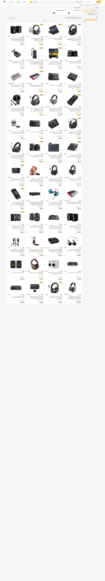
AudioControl (10, 177)
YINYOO (46, 200)
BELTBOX (27, 177)
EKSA (27, 107)
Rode (46, 224)
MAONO (65, 154)
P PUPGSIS (9, 154)
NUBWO (46, 177)
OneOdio (65, 36)
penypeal (9, 107)
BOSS (46, 154)
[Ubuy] (99, 2)
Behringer (28, 200)
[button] (24, 2)
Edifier (9, 36)
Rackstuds (28, 247)
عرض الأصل (45, 20)
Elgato (46, 36)
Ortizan (27, 154)
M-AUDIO (47, 83)
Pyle (65, 83)
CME (8, 247)
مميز (8, 17)
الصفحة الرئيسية (95, 5)
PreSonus (66, 60)
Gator (9, 130)
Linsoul (65, 247)
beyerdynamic (47, 107)
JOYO (9, 200)
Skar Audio (9, 60)
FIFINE (27, 36)
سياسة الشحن (90, 14)
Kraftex (46, 60)
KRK (8, 271)
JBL (27, 224)
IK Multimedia (28, 60)
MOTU (65, 271)
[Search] (31, 2)
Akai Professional (29, 83)
